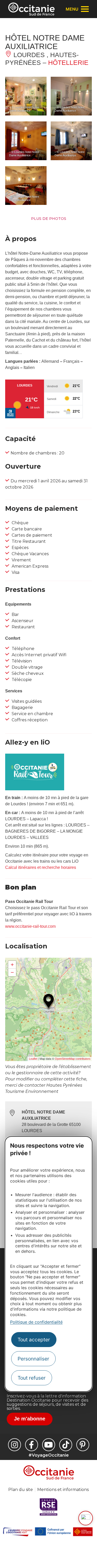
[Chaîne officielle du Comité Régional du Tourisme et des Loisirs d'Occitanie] (48, 1444)
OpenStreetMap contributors (73, 1058)
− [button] (12, 972)
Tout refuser (32, 1378)
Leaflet (33, 1058)
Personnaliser (33, 1359)
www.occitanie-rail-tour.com (30, 926)
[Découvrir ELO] (85, 1518)
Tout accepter (34, 1339)
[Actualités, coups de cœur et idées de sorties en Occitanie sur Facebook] (31, 1444)
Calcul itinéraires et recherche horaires (40, 867)
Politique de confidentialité (36, 1322)
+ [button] (12, 964)
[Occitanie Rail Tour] (34, 789)
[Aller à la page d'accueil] (31, 9)
